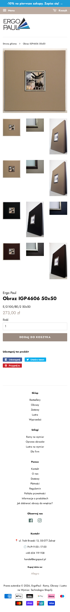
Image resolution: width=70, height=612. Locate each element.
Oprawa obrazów (35, 441)
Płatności (35, 483)
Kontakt (35, 469)
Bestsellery (35, 400)
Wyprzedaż (35, 419)
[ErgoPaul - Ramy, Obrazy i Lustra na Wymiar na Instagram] (40, 521)
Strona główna (10, 43)
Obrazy (35, 405)
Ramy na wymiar (35, 437)
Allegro (35, 573)
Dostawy (35, 478)
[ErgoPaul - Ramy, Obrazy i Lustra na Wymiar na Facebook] (31, 521)
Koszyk (62, 10)
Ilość (6, 320)
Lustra (35, 414)
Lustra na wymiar (35, 446)
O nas (35, 473)
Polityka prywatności (35, 493)
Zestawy (35, 409)
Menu (11, 10)
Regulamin (35, 488)
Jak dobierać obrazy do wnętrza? (35, 503)
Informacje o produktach (35, 498)
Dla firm (35, 451)
